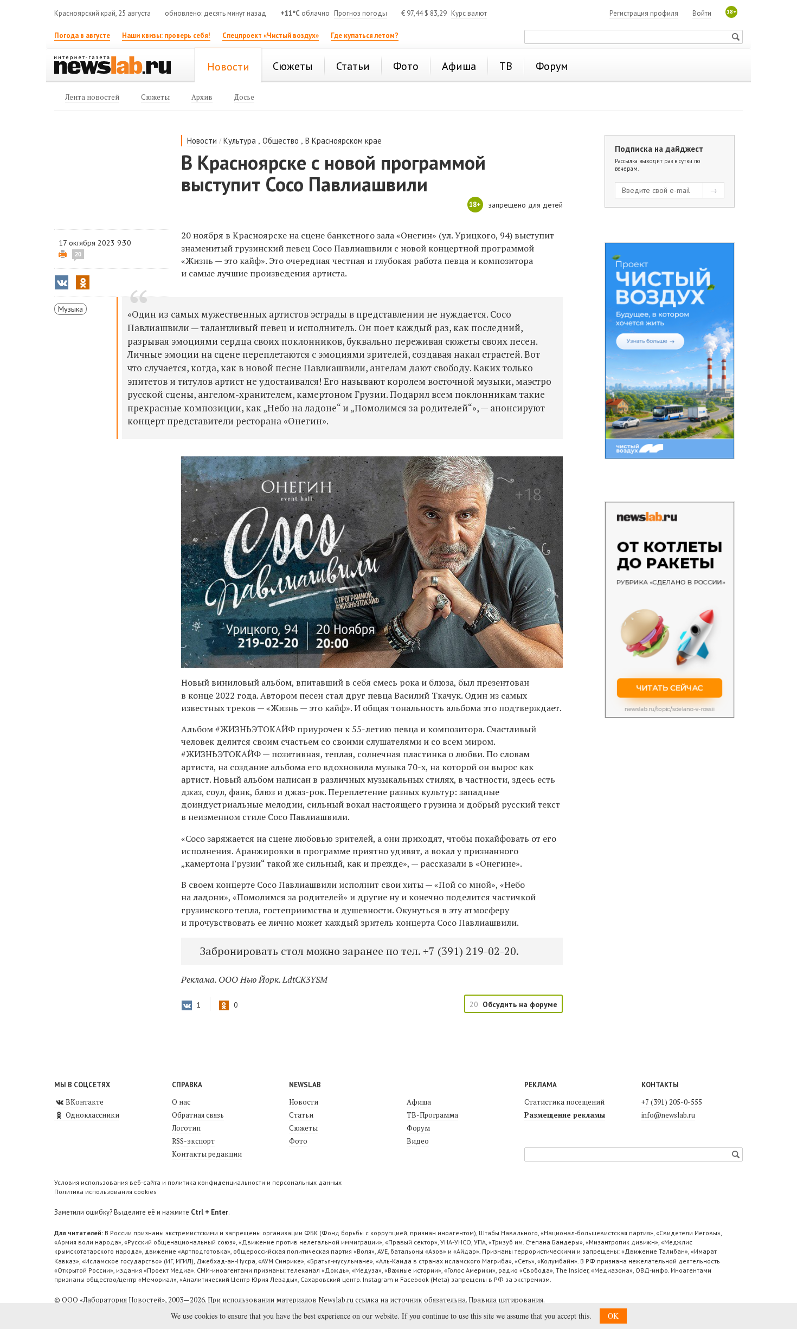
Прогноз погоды (360, 13)
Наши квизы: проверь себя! (166, 35)
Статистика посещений (564, 1102)
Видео (418, 1141)
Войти (701, 13)
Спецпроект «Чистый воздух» (270, 35)
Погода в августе (82, 35)
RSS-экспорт (193, 1141)
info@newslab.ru (668, 1115)
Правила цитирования (505, 1300)
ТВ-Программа (432, 1115)
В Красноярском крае (343, 141)
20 (78, 254)
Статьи (301, 1115)
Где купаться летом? (364, 35)
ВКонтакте (84, 1102)
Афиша (419, 1102)
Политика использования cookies (105, 1192)
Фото (298, 1141)
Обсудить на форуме (520, 1004)
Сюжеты (303, 1128)
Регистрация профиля (643, 13)
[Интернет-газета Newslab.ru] (117, 66)
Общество (280, 141)
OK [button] (613, 1316)
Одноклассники (91, 1115)
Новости (202, 141)
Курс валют (469, 13)
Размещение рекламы (564, 1115)
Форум (418, 1128)
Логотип (186, 1128)
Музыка (70, 309)
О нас (181, 1102)
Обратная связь (198, 1115)
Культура (239, 141)
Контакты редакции (207, 1154)
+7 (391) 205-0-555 (671, 1102)
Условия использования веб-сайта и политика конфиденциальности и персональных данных (198, 1182)
